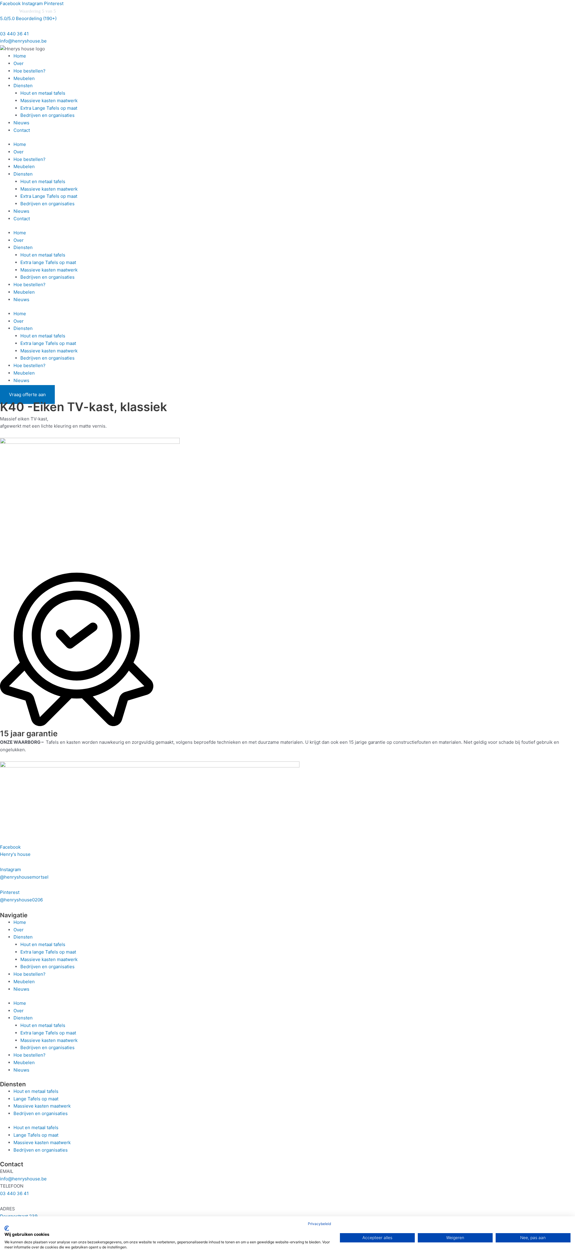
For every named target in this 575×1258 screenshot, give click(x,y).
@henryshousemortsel (24, 877)
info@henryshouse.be (23, 41)
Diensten (23, 85)
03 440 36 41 (14, 34)
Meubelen (24, 78)
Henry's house (15, 854)
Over (18, 63)
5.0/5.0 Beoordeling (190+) (28, 18)
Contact (21, 130)
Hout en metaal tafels (42, 93)
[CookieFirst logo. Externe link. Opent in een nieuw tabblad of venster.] (6, 1228)
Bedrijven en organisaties (47, 115)
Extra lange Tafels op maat (48, 262)
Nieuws (21, 123)
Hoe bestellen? (29, 71)
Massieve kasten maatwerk (49, 100)
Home (19, 56)
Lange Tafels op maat (35, 1099)
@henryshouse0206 (21, 900)
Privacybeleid (319, 1223)
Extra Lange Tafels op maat (48, 108)
